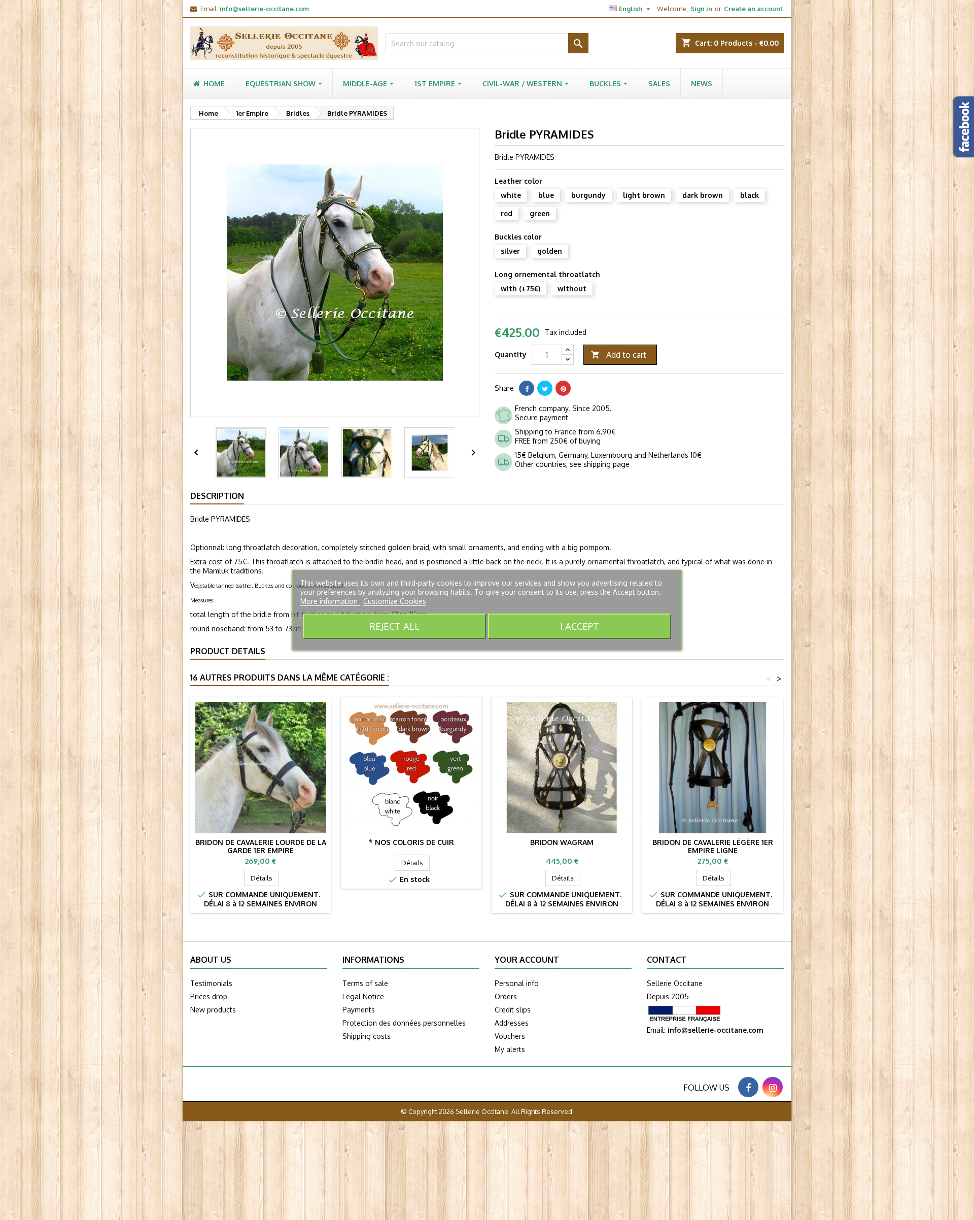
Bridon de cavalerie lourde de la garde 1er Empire (260, 846)
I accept (579, 626)
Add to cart (618, 355)
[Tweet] (544, 388)
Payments (358, 1009)
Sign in (701, 9)
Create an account (753, 9)
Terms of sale (365, 983)
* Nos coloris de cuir (411, 842)
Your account (527, 960)
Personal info (517, 983)
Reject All (394, 626)
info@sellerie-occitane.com (264, 9)
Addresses (512, 1023)
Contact (666, 960)
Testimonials (211, 983)
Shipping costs (366, 1036)
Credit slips (513, 1009)
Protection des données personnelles (404, 1023)
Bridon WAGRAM (562, 842)
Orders (506, 996)
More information (330, 601)
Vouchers (510, 1036)
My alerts (510, 1049)
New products (213, 1009)
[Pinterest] (563, 388)
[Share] (526, 388)
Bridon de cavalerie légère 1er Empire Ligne (712, 846)
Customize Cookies (394, 601)
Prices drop (208, 996)
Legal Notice (363, 996)
